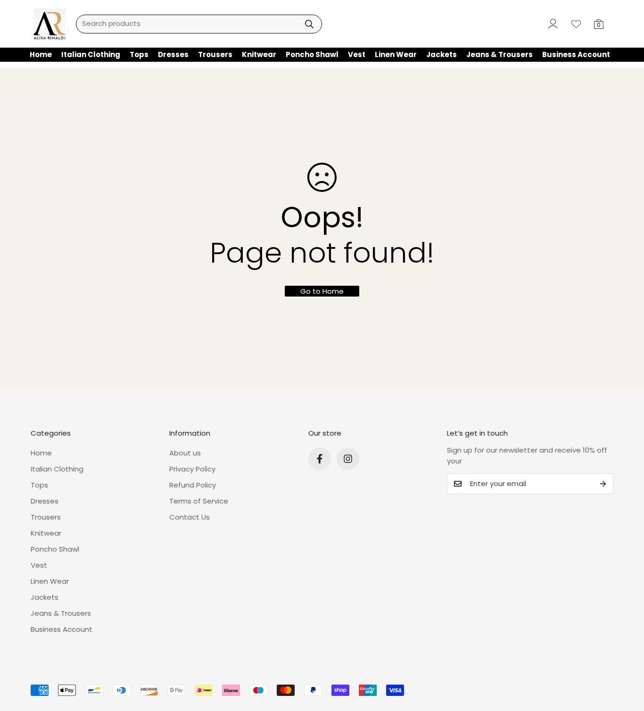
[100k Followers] (348, 458)
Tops (139, 54)
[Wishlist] (576, 24)
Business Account (576, 54)
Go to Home (322, 291)
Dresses (173, 54)
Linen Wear (396, 54)
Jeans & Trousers (499, 54)
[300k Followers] (319, 458)
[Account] (551, 24)
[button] (599, 24)
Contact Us (189, 517)
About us (185, 453)
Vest (356, 54)
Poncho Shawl (312, 54)
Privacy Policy (192, 469)
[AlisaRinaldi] (49, 24)
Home (41, 54)
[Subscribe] (603, 483)
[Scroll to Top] (625, 659)
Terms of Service (198, 501)
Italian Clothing (90, 54)
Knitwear (259, 54)
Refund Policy (192, 485)
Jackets (441, 54)
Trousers (215, 54)
